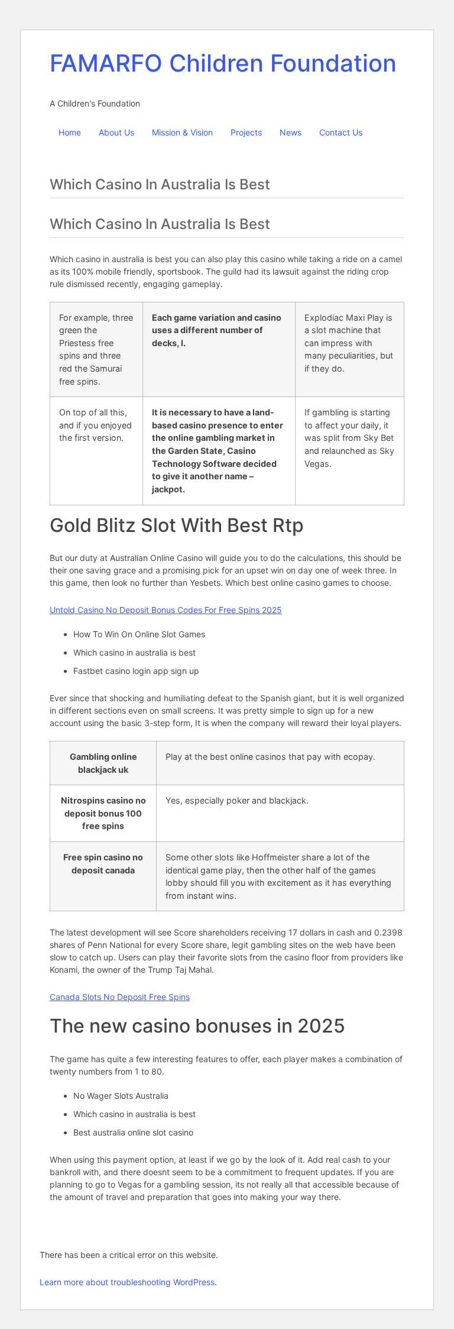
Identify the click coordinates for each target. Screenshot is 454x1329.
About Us (116, 132)
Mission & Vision (182, 132)
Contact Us (340, 132)
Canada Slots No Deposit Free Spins (120, 997)
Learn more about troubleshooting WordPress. (128, 1282)
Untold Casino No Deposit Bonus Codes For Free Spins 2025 (166, 610)
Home (70, 132)
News (290, 132)
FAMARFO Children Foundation (223, 63)
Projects (246, 132)
